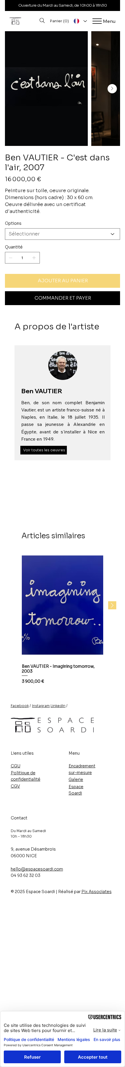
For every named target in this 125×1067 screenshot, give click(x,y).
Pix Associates (96, 891)
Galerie (76, 779)
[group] (62, 618)
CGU (15, 766)
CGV (15, 786)
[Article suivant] (112, 605)
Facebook (20, 706)
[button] (59, 21)
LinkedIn (58, 706)
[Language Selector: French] (79, 21)
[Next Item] (112, 88)
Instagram (41, 706)
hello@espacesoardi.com (37, 869)
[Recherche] (42, 20)
